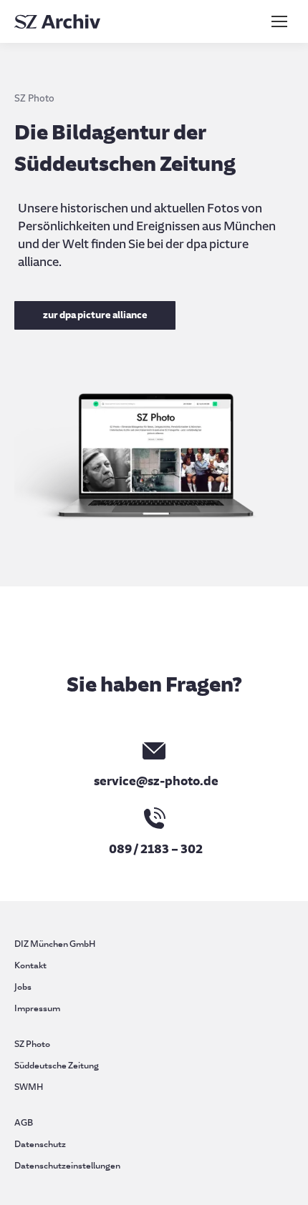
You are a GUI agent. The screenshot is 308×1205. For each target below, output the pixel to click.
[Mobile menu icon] (279, 21)
